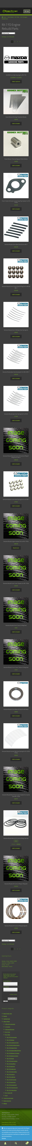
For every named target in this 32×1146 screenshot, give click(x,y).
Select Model (10, 17)
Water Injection (7, 1101)
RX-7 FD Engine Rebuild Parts (14, 1050)
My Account (5, 1143)
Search (16, 1143)
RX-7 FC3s (7, 1032)
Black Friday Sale (7, 1013)
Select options (16, 81)
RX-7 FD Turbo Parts (12, 1090)
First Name (6, 987)
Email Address (7, 981)
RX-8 (6, 1095)
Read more (16, 548)
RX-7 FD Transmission (12, 1087)
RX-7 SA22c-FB (8, 1093)
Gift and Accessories (10, 1024)
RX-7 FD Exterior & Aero (12, 1056)
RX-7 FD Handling (11, 1064)
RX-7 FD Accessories (12, 1037)
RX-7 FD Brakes (10, 1040)
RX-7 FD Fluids (10, 1058)
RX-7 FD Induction (11, 1069)
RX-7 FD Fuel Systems (12, 1061)
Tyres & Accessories (8, 1098)
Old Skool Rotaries (9, 1029)
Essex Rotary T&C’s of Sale (9, 1122)
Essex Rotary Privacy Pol (8, 1124)
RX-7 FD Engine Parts (12, 1048)
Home (5, 17)
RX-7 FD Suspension (12, 1085)
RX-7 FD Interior (11, 1074)
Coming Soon (6, 1019)
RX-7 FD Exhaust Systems (13, 1053)
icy (15, 1124)
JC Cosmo (7, 1027)
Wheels (5, 1103)
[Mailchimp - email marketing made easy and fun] (5, 1001)
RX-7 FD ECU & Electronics (13, 1045)
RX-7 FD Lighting (11, 1077)
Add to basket (16, 123)
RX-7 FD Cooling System (13, 1042)
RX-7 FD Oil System (11, 1079)
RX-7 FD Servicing (11, 1082)
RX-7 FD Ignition (11, 1066)
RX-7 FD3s (17, 17)
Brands (5, 1016)
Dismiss (4, 1138)
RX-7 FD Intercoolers (12, 1072)
